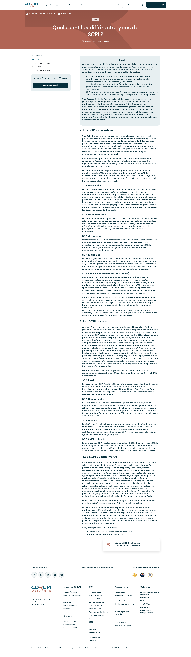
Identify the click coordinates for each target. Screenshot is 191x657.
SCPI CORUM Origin (96, 595)
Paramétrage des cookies (74, 648)
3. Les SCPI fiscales (39, 67)
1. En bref (35, 60)
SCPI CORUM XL (95, 599)
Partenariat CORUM (70, 628)
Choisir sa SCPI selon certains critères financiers (109, 531)
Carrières (66, 609)
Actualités (67, 599)
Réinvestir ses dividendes (98, 612)
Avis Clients (67, 602)
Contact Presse (69, 625)
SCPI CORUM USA (95, 605)
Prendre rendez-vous (132, 5)
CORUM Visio (145, 604)
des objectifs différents (106, 117)
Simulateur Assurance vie (124, 604)
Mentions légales (36, 648)
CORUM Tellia (145, 607)
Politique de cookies (91, 648)
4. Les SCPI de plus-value (41, 70)
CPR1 (91, 622)
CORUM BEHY (145, 597)
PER (116, 619)
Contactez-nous (69, 621)
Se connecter (112, 5)
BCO (142, 601)
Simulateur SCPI (95, 637)
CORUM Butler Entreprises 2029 (146, 612)
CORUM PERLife (120, 623)
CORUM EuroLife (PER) (123, 626)
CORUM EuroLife (121, 601)
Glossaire (92, 640)
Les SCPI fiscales (90, 327)
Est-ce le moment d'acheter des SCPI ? (104, 534)
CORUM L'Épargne (70, 592)
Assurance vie (120, 592)
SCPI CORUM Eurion (96, 602)
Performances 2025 (70, 605)
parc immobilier (148, 189)
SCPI (91, 619)
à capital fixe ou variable (105, 515)
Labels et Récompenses (72, 595)
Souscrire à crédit (95, 609)
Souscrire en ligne (154, 5)
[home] (31, 4)
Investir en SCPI (95, 592)
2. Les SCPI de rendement (41, 63)
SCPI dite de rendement (98, 136)
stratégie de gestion (140, 204)
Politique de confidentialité (53, 648)
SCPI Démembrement (97, 615)
